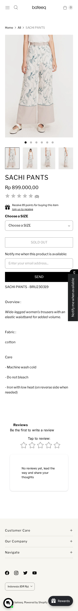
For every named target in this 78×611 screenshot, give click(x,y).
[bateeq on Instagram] (18, 573)
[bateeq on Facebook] (9, 573)
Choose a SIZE (16, 216)
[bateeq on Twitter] (27, 573)
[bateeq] (39, 7)
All (19, 27)
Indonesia (18, 586)
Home (9, 27)
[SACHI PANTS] (39, 86)
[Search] (16, 8)
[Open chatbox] (8, 603)
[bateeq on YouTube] (37, 573)
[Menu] (7, 8)
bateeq (19, 602)
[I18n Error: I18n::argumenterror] (12, 158)
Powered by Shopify (35, 602)
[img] (19, 196)
